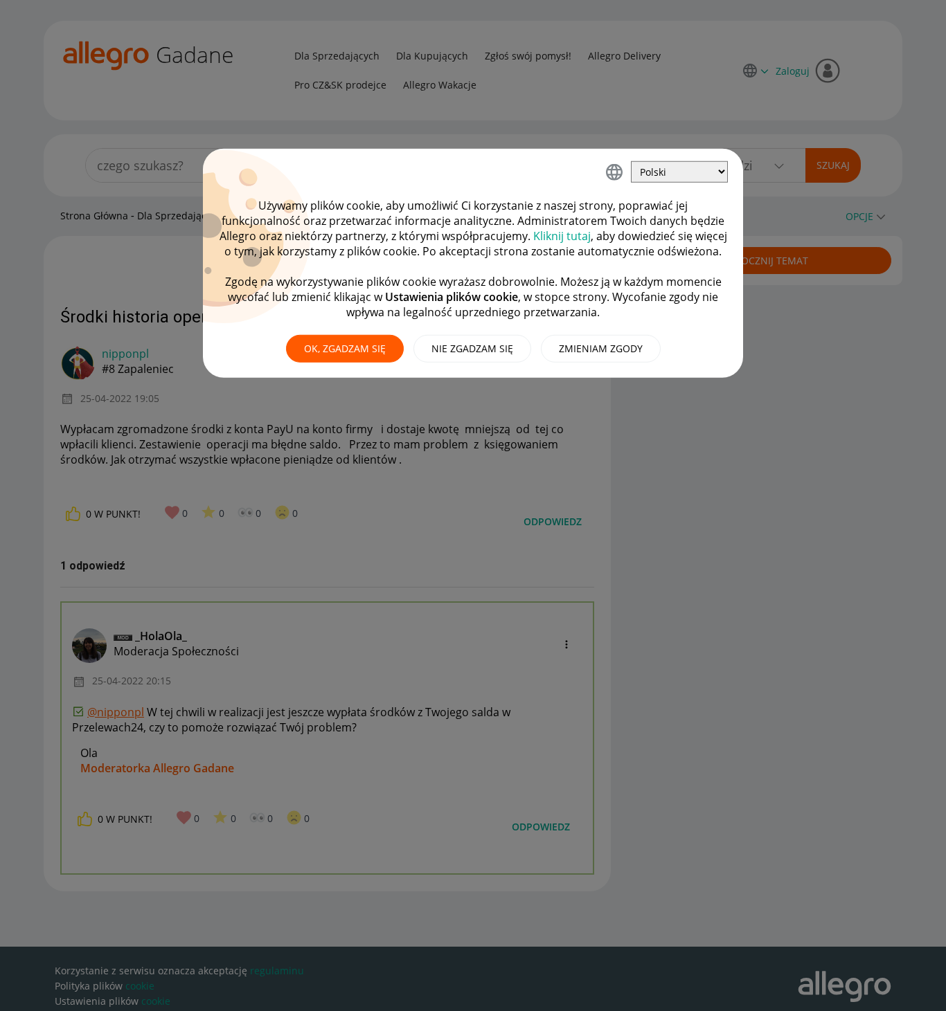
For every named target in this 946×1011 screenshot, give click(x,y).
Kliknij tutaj (562, 236)
